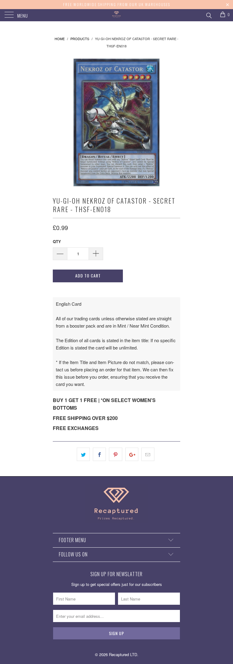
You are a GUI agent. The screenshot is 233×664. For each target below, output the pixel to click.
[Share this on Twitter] (83, 454)
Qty (57, 241)
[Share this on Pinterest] (115, 454)
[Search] (208, 14)
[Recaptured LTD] (116, 15)
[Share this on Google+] (131, 454)
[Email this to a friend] (147, 454)
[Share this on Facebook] (99, 454)
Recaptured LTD (123, 654)
